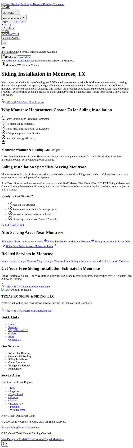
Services (12, 327)
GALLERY (8, 28)
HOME (5, 7)
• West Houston (16, 409)
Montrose (34, 60)
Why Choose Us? (18, 330)
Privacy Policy (9, 427)
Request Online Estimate (36, 286)
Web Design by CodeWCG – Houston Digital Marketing (32, 439)
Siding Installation (19, 60)
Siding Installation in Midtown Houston (69, 241)
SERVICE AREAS (12, 18)
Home (4, 60)
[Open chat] (4, 444)
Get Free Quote (10, 38)
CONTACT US (10, 34)
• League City (16, 403)
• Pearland (14, 406)
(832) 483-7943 (14, 102)
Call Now (11, 57)
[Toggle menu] (4, 42)
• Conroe (13, 397)
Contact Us (14, 339)
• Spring (12, 400)
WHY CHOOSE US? (13, 21)
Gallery (12, 333)
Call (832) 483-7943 (12, 225)
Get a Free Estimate (33, 102)
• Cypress (13, 391)
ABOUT (6, 25)
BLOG (5, 31)
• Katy (11, 388)
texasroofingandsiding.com (37, 310)
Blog (11, 336)
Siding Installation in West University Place (29, 246)
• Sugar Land (15, 394)
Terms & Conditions (29, 427)
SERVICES (8, 13)
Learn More (24, 57)
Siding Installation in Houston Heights (22, 241)
